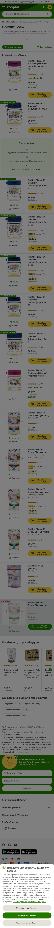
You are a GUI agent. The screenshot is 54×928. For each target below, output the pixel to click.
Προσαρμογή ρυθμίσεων (27, 908)
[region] (27, 896)
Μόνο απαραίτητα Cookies (27, 923)
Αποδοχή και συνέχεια (27, 915)
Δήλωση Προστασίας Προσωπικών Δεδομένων (29, 902)
